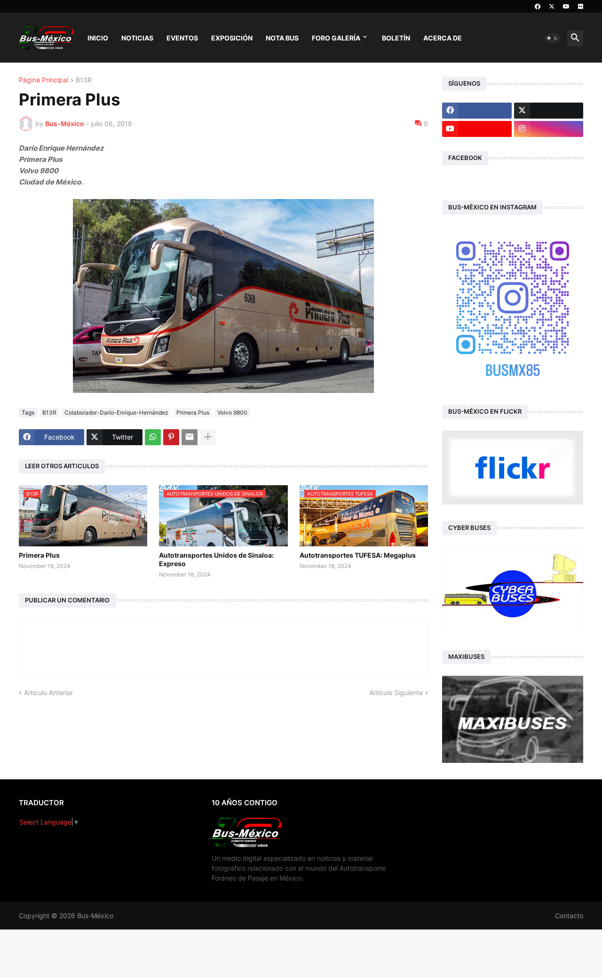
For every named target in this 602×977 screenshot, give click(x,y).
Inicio (97, 38)
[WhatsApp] (153, 437)
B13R (84, 80)
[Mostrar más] (208, 437)
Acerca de (442, 38)
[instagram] (549, 129)
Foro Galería (336, 38)
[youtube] (566, 6)
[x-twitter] (551, 6)
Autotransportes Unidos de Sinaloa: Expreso (216, 559)
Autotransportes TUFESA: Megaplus (358, 555)
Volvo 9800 (232, 412)
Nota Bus (282, 38)
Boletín (396, 38)
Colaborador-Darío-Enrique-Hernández (116, 412)
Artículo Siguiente (396, 693)
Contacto (569, 916)
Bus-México (95, 916)
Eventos (182, 38)
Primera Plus (192, 412)
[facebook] (537, 6)
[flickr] (580, 6)
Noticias (137, 38)
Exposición (232, 38)
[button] (552, 38)
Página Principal (43, 80)
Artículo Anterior (48, 693)
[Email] (190, 437)
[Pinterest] (171, 437)
